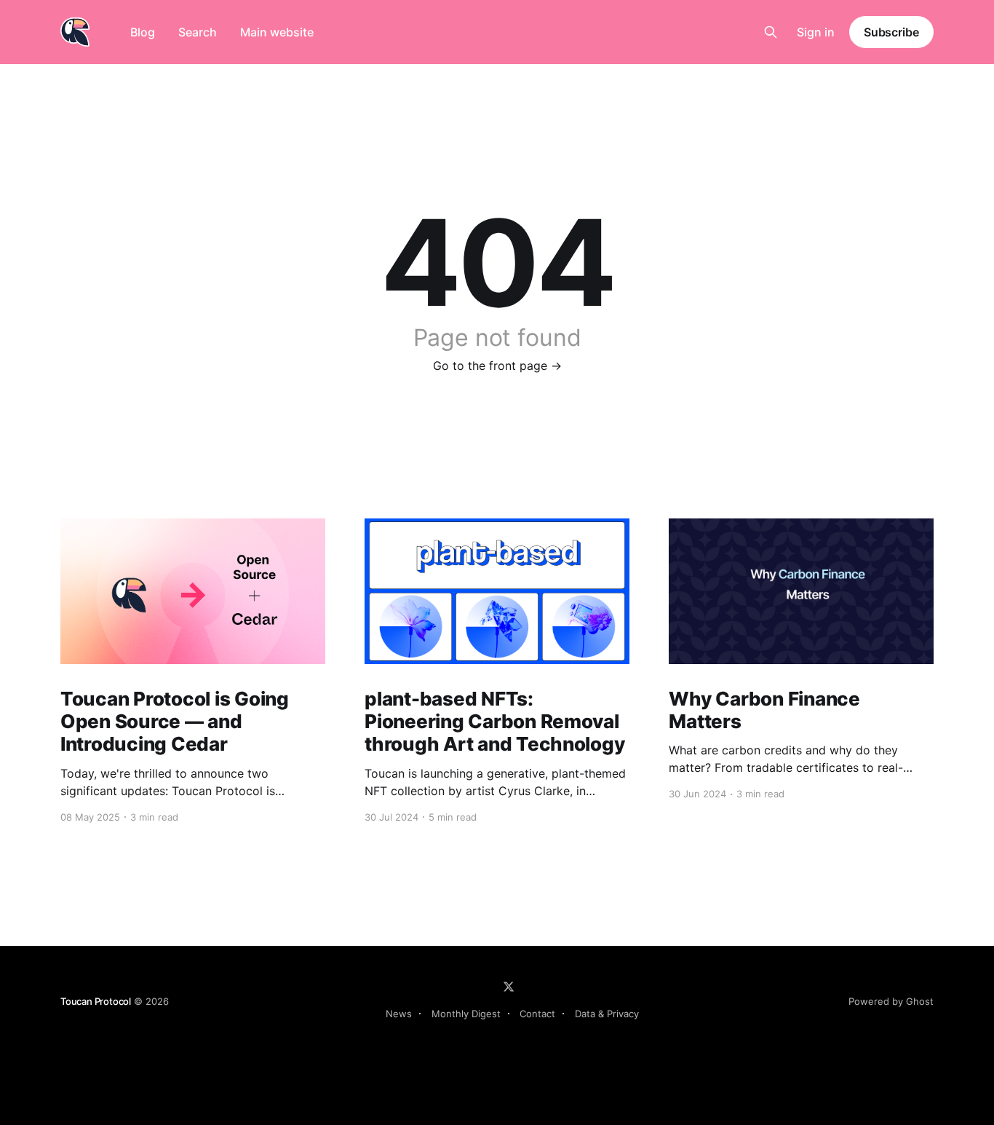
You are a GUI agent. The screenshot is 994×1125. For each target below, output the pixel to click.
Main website (277, 32)
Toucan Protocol (95, 1001)
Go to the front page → (497, 365)
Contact (537, 1013)
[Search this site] (770, 32)
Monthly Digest (466, 1013)
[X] (508, 986)
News (399, 1013)
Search (197, 32)
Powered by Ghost (891, 1001)
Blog (142, 32)
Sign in (816, 32)
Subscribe (891, 32)
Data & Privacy (607, 1013)
